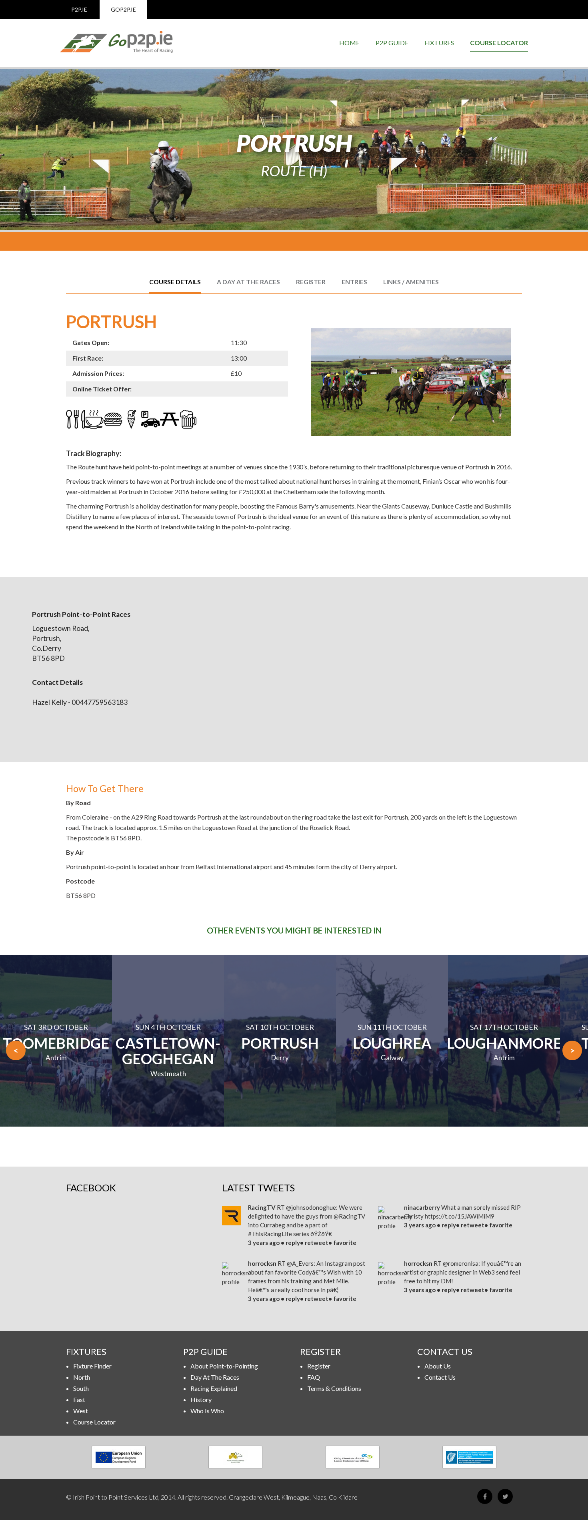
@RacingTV (349, 1216)
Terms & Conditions (334, 1388)
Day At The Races (214, 1377)
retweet (316, 1242)
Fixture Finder (92, 1366)
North (81, 1377)
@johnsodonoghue (311, 1207)
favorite (344, 1242)
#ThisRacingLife (270, 1233)
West (80, 1410)
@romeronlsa (460, 1263)
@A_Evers (300, 1263)
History (201, 1399)
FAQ (313, 1377)
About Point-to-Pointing (224, 1366)
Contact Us (440, 1377)
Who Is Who (207, 1410)
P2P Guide (392, 42)
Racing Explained (213, 1388)
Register (318, 1366)
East (79, 1399)
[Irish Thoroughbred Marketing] (235, 1457)
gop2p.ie (123, 9)
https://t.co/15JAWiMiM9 (459, 1216)
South (81, 1388)
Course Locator (499, 42)
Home (349, 42)
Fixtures (439, 42)
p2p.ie (79, 9)
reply (293, 1242)
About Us (437, 1366)
